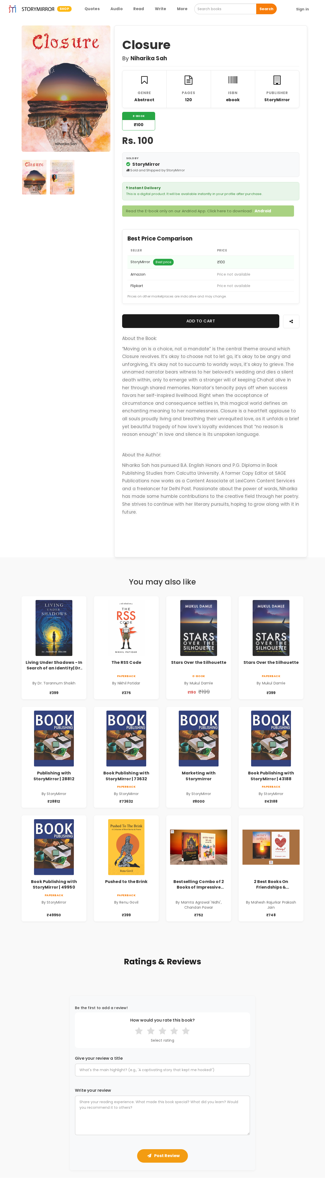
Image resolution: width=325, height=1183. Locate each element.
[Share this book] (291, 321)
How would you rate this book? (162, 1020)
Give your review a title (99, 1058)
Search (266, 8)
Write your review (93, 1090)
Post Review (166, 1156)
